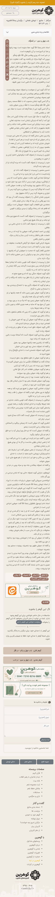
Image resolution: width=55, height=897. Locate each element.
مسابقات (36, 792)
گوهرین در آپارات (33, 864)
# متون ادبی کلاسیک (39, 579)
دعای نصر (28, 761)
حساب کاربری (14, 636)
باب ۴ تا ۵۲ (43, 23)
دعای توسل (10, 761)
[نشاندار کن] (7, 70)
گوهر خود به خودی (32, 815)
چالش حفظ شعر (33, 788)
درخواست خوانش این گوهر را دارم (29, 622)
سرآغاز (48, 20)
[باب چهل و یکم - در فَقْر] (7, 42)
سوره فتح (45, 761)
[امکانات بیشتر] (7, 75)
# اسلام (36, 575)
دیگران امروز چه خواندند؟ (30, 822)
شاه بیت (36, 781)
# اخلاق (44, 575)
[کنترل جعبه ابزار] (7, 79)
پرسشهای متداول (33, 841)
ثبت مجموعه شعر (33, 784)
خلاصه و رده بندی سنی (40, 32)
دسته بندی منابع (33, 807)
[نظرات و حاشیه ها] (7, 62)
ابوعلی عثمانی (30, 20)
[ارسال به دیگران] (7, 66)
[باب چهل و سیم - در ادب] (7, 46)
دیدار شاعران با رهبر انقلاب (29, 777)
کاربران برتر (35, 826)
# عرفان (17, 575)
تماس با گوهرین (34, 849)
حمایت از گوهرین (33, 856)
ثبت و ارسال (45, 739)
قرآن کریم (36, 773)
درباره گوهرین (34, 845)
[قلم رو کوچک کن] (7, 50)
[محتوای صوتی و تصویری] (7, 58)
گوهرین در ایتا (34, 860)
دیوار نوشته (35, 818)
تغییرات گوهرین (34, 852)
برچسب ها (36, 811)
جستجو (8, 13)
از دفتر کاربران (34, 830)
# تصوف (26, 575)
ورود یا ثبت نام (10, 8)
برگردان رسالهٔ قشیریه (14, 20)
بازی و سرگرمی (34, 796)
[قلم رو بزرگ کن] (7, 54)
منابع (41, 20)
